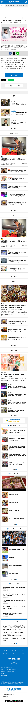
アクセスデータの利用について (8, 671)
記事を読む (14, 75)
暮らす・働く (21, 5)
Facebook (12, 662)
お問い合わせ (4, 673)
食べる (7, 5)
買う (17, 5)
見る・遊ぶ (12, 5)
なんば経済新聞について (7, 667)
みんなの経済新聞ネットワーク (14, 689)
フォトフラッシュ (5, 17)
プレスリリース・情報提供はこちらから (10, 669)
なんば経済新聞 (14, 2)
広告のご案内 (4, 675)
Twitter (15, 662)
